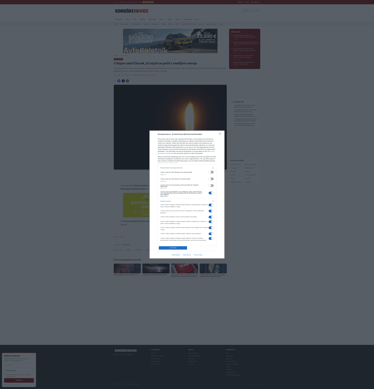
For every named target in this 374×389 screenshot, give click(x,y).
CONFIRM (173, 248)
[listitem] (187, 168)
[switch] (211, 172)
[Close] (221, 134)
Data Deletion (176, 255)
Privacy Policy (198, 255)
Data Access (187, 255)
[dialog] (187, 195)
